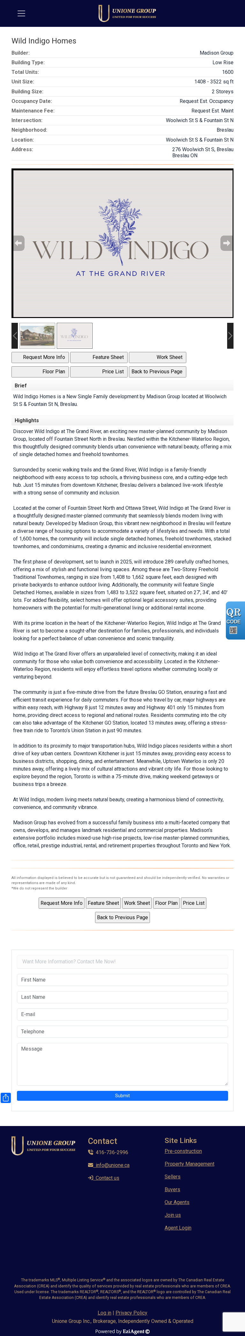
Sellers (173, 1177)
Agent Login (178, 1228)
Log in (104, 1313)
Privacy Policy (131, 1313)
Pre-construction (183, 1151)
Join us (173, 1215)
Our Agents (177, 1202)
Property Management (189, 1164)
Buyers (172, 1189)
